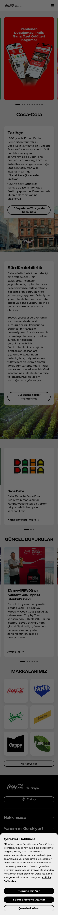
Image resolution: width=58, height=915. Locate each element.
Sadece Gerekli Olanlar (29, 899)
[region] (29, 874)
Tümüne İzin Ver (29, 890)
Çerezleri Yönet (29, 908)
